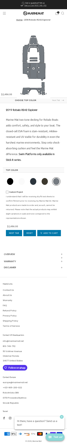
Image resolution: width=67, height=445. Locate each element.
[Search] (62, 13)
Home (19, 19)
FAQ (5, 305)
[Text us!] (55, 438)
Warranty (7, 300)
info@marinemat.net (13, 341)
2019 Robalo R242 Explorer (37, 19)
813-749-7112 (9, 346)
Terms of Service (11, 325)
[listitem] (33, 4)
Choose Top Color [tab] (25, 100)
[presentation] (12, 170)
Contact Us (8, 290)
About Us (7, 295)
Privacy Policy (10, 315)
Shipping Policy (10, 320)
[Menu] (4, 13)
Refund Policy (9, 310)
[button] (10, 181)
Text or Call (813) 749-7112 (35, 5)
